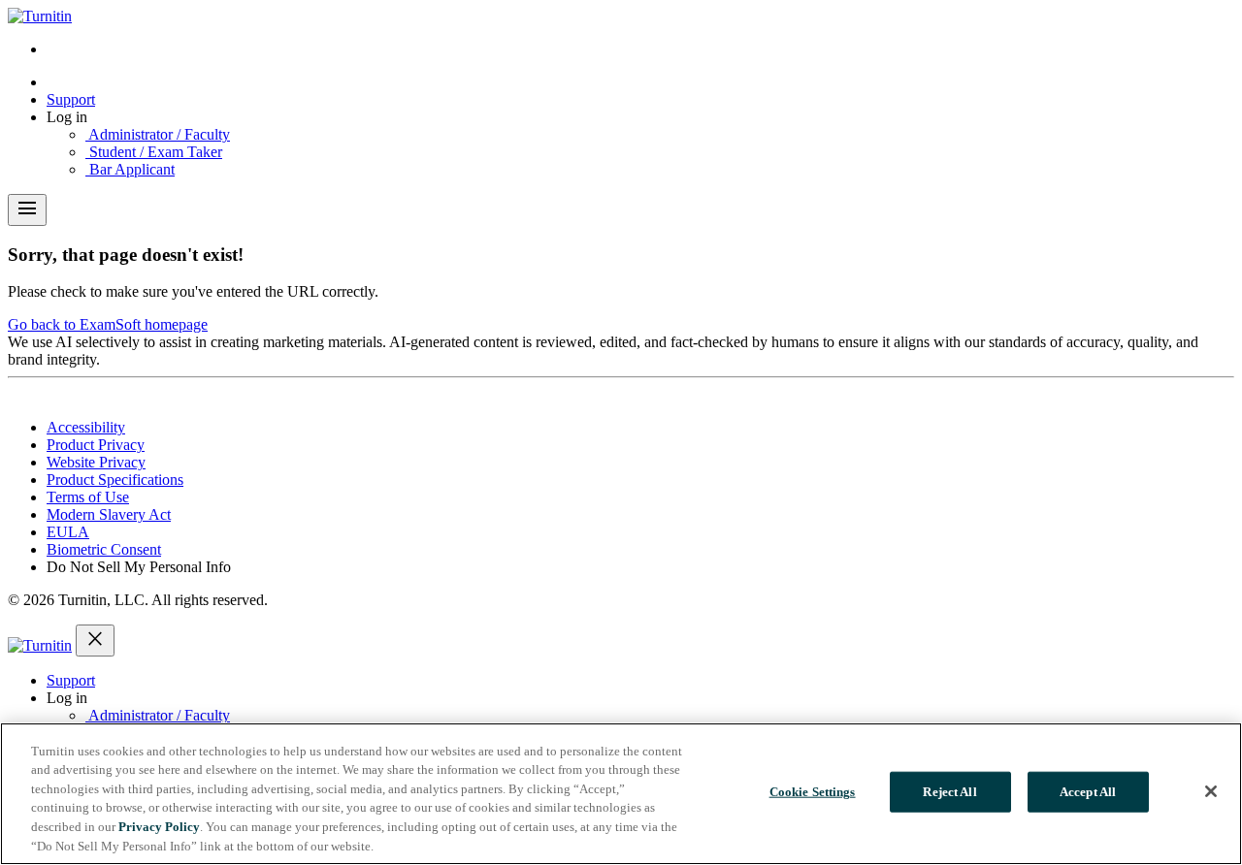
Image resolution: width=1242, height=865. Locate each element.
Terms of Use (88, 497)
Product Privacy (96, 444)
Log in (67, 117)
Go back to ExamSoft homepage (108, 324)
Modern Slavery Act (109, 514)
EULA (68, 532)
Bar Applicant (130, 169)
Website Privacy (96, 462)
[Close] (1211, 791)
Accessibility (86, 427)
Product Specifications (115, 479)
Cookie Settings (812, 792)
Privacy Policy (159, 826)
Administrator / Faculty (157, 134)
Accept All (1088, 792)
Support (71, 99)
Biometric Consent (104, 549)
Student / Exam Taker (153, 152)
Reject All (949, 792)
